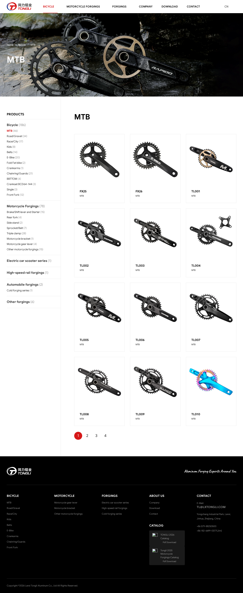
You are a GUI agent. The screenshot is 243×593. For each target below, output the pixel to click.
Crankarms (13, 168)
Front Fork (13, 194)
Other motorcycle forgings (22, 249)
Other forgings (18, 302)
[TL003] (155, 234)
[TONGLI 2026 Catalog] (156, 536)
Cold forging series (18, 290)
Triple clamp (14, 233)
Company (154, 502)
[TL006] (155, 308)
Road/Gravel (14, 136)
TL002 (84, 266)
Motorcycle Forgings (23, 206)
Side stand (13, 222)
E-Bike (10, 157)
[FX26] (155, 159)
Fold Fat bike (14, 162)
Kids (9, 146)
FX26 (139, 191)
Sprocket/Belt (15, 228)
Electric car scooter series (27, 261)
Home (10, 44)
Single (10, 189)
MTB (9, 130)
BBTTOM (12, 178)
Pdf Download (169, 542)
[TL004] (211, 234)
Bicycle (22, 44)
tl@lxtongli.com (211, 507)
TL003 (140, 266)
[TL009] (155, 382)
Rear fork (12, 217)
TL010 (195, 414)
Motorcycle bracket (18, 238)
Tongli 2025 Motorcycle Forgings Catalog (169, 554)
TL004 (195, 266)
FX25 (83, 191)
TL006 (140, 340)
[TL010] (211, 382)
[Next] (114, 436)
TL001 (195, 191)
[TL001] (211, 159)
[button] (57, 6)
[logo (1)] (19, 6)
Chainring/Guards (17, 173)
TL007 (195, 340)
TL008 (84, 414)
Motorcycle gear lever (20, 244)
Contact (153, 513)
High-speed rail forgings (25, 273)
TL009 (140, 414)
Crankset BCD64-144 (19, 184)
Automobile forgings (22, 285)
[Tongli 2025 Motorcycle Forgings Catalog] (156, 552)
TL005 (84, 340)
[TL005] (99, 308)
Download (154, 508)
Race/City (12, 141)
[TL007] (211, 308)
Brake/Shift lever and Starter (23, 212)
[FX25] (99, 159)
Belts (9, 152)
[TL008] (99, 382)
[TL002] (99, 234)
